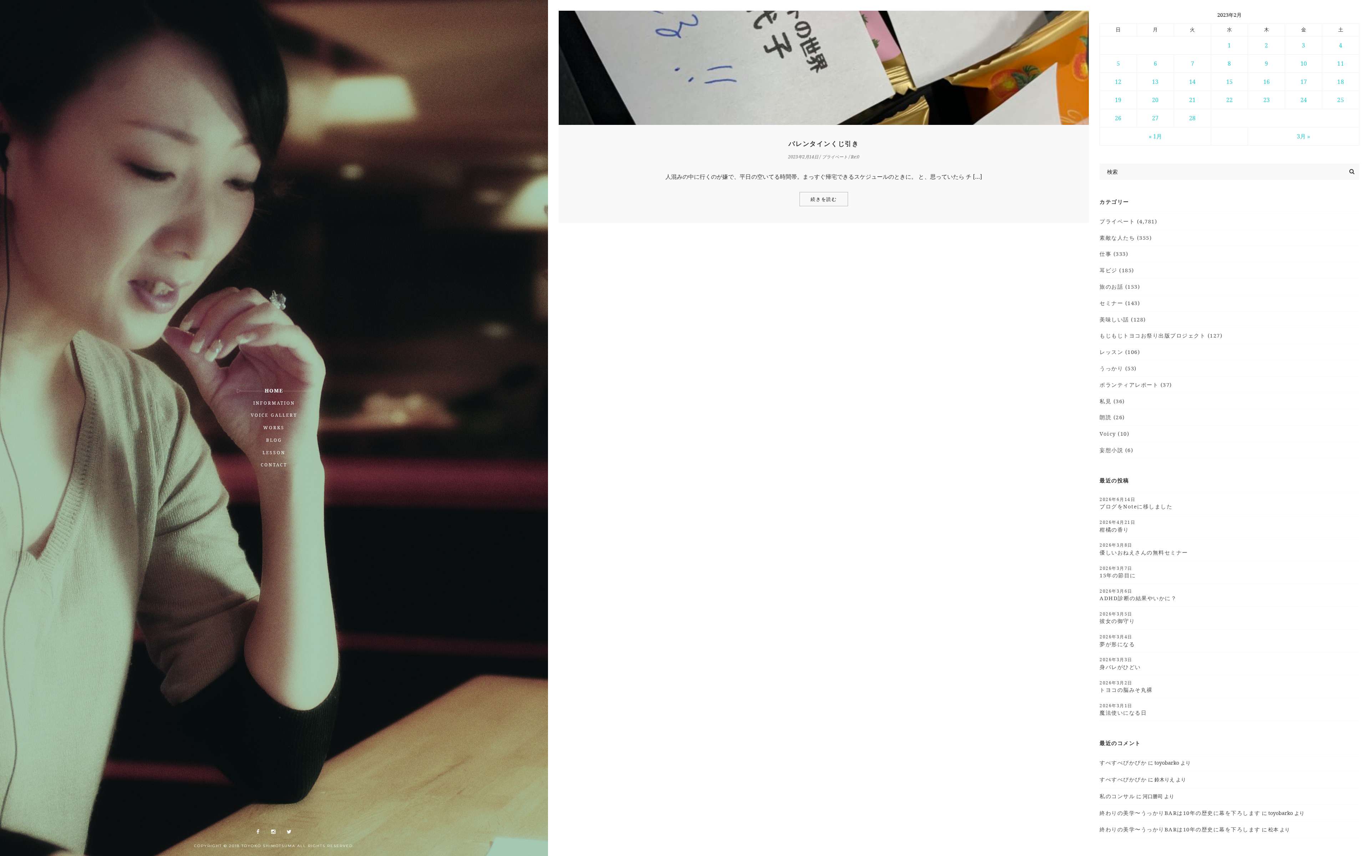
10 (1303, 63)
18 (1340, 82)
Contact (274, 465)
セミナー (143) (1120, 303)
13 (1155, 82)
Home (274, 390)
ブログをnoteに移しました (1136, 503)
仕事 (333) (1114, 253)
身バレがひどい (1120, 663)
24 (1303, 100)
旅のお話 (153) (1120, 286)
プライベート (835, 157)
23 (1266, 100)
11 (1340, 63)
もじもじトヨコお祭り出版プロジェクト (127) (1161, 335)
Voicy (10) (1114, 433)
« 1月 (1155, 136)
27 (1155, 118)
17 (1303, 82)
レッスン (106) (1120, 351)
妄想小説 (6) (1116, 450)
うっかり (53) (1118, 368)
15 (1229, 82)
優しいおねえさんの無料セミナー (1144, 549)
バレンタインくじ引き (823, 144)
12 (1118, 82)
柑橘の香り (1117, 526)
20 (1155, 100)
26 (1118, 118)
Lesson (274, 453)
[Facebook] (258, 831)
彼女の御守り (1117, 617)
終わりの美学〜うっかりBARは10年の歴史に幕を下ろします (1180, 812)
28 (1192, 118)
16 (1266, 82)
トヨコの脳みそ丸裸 (1126, 686)
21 (1192, 100)
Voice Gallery (274, 415)
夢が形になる (1117, 640)
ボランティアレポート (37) (1136, 384)
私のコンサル (1117, 796)
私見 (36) (1112, 401)
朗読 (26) (1112, 417)
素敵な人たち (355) (1126, 237)
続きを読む (824, 199)
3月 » (1303, 136)
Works (274, 428)
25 (1340, 100)
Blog (274, 440)
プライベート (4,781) (1128, 221)
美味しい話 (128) (1123, 319)
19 (1118, 100)
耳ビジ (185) (1117, 270)
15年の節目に (1118, 572)
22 (1229, 100)
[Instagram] (273, 831)
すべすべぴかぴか (1123, 762)
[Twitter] (289, 831)
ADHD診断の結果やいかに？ (1138, 595)
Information (274, 403)
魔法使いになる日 (1123, 709)
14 (1192, 82)
